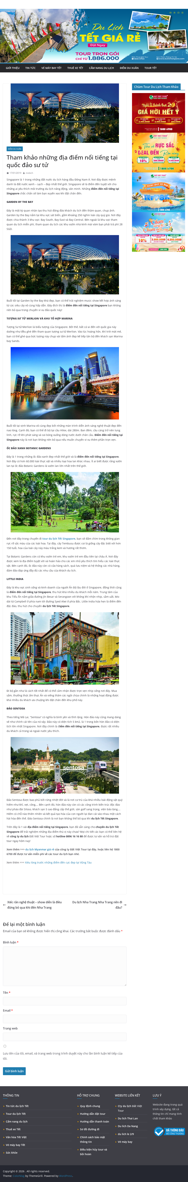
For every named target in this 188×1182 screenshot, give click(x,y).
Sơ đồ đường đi (89, 1129)
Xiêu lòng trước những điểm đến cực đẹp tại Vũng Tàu (58, 862)
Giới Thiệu (12, 68)
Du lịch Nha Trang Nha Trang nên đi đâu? (97, 905)
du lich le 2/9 (126, 1134)
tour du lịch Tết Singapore (58, 538)
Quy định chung (90, 1106)
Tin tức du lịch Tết (17, 1106)
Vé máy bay (125, 1141)
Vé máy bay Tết (51, 68)
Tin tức (30, 68)
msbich (29, 172)
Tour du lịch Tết (16, 1113)
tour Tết (150, 68)
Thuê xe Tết (13, 1129)
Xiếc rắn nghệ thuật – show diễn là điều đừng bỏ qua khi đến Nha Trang (34, 905)
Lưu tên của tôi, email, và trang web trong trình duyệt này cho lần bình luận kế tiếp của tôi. (62, 1056)
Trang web (10, 1028)
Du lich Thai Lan (128, 1118)
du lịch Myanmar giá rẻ (39, 849)
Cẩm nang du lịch (101, 68)
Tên (6, 993)
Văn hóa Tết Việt (16, 1137)
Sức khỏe (11, 1152)
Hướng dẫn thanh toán (94, 1121)
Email (8, 1010)
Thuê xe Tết (75, 68)
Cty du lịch (124, 1106)
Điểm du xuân (129, 68)
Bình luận (11, 942)
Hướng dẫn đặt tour (92, 1113)
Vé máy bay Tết (15, 1145)
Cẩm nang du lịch (17, 1121)
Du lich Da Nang (128, 1126)
